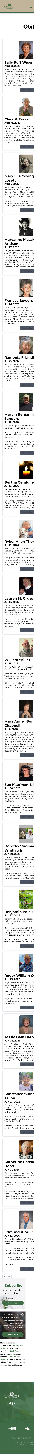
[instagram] (14, 1404)
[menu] (31, 7)
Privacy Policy (25, 1444)
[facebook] (10, 1404)
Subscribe (12, 1303)
